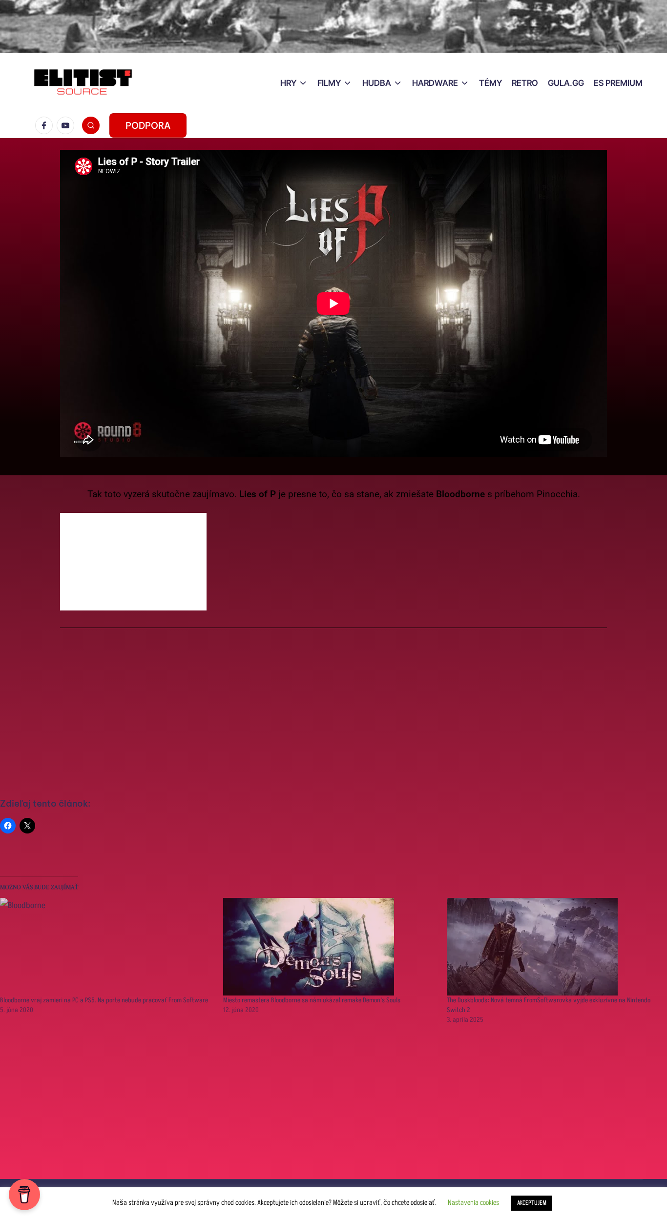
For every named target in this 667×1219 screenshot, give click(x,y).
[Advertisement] (333, 713)
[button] (148, 125)
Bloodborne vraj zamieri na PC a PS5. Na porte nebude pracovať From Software (104, 1000)
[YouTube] (67, 125)
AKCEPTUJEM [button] (531, 1203)
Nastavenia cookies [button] (473, 1203)
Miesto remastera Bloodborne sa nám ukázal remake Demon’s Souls (311, 1000)
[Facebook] (46, 125)
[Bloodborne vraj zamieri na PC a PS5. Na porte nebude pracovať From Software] (106, 947)
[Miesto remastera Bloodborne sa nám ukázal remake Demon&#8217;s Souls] (330, 947)
